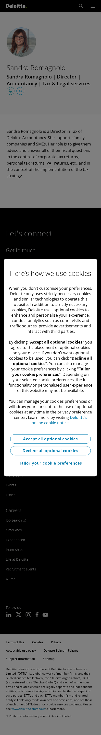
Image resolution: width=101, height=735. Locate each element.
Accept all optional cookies (50, 439)
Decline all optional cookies (50, 450)
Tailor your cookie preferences (50, 463)
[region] (50, 367)
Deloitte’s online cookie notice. (59, 420)
